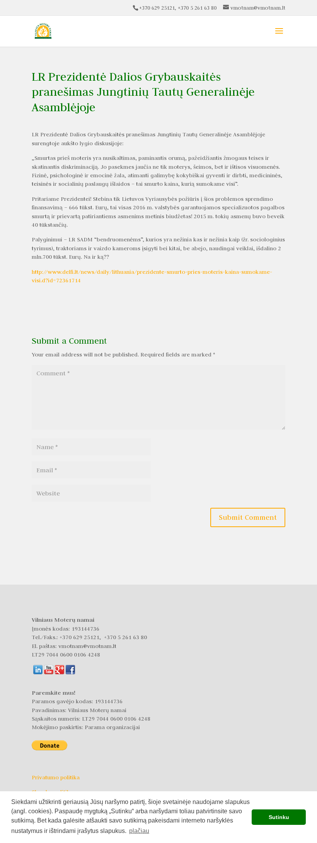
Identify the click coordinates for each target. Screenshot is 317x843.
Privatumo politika (56, 777)
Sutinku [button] (279, 817)
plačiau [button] (139, 831)
